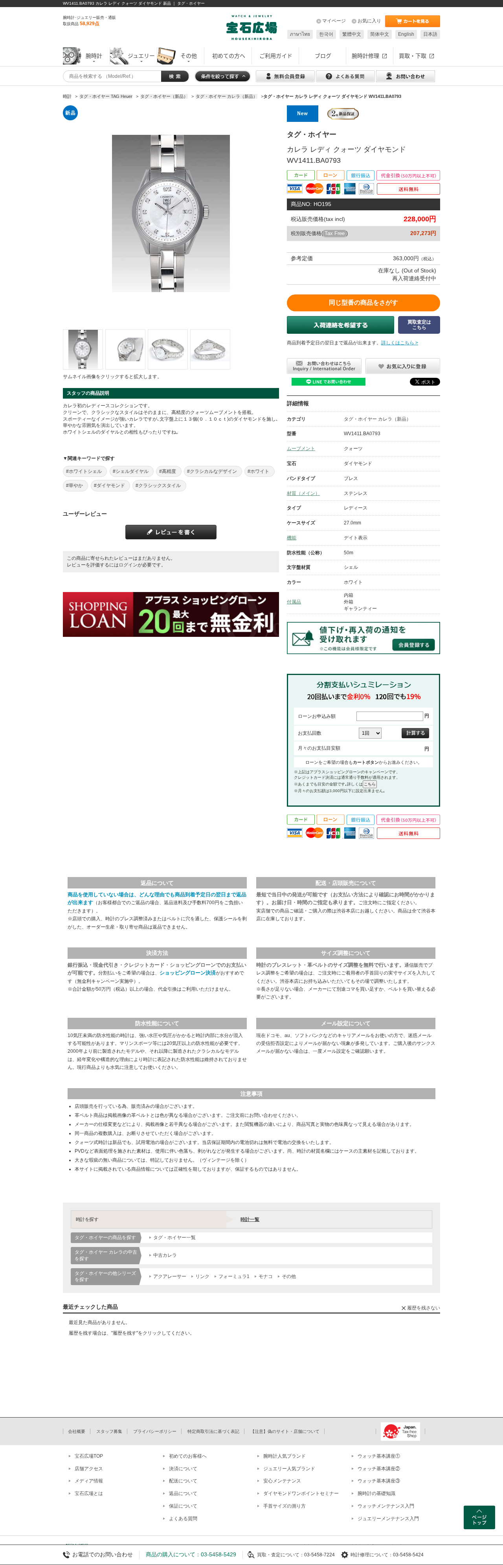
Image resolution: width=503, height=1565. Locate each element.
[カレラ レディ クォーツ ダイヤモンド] (83, 349)
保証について (183, 1506)
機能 (291, 538)
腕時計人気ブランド (284, 1456)
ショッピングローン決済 (188, 973)
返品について (183, 1493)
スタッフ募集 (109, 1431)
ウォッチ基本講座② (379, 1468)
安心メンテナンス (282, 1481)
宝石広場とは (89, 1493)
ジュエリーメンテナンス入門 (388, 1518)
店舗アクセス (89, 1468)
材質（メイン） (303, 493)
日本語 (430, 34)
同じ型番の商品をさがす (363, 302)
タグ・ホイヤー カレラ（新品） (377, 419)
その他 (289, 1276)
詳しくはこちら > (399, 343)
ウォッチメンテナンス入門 (386, 1506)
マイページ (334, 21)
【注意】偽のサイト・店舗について (284, 1431)
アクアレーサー (169, 1276)
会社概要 (76, 1431)
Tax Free (335, 233)
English (406, 34)
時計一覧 (249, 1219)
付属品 (294, 602)
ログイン (128, 565)
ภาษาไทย (300, 34)
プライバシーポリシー (154, 1431)
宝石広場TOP (89, 1456)
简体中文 (379, 34)
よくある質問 (183, 1518)
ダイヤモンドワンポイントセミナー (301, 1493)
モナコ (266, 1276)
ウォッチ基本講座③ (379, 1481)
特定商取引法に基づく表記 (213, 1431)
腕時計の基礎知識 (376, 1493)
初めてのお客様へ (188, 1456)
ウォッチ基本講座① (379, 1456)
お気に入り (369, 21)
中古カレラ (165, 1255)
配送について (183, 1481)
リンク (202, 1276)
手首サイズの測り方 (284, 1506)
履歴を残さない (423, 1308)
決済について (183, 1468)
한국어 (326, 34)
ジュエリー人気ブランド (289, 1468)
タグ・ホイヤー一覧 (174, 1237)
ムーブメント (301, 448)
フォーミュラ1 (234, 1276)
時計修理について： (372, 1555)
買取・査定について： (280, 1555)
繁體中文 (351, 34)
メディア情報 (89, 1481)
